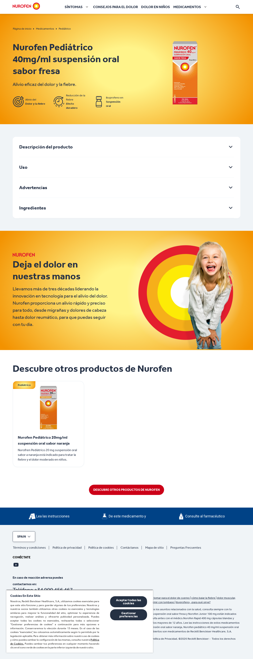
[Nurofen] (26, 6)
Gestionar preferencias (128, 614)
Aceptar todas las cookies (128, 601)
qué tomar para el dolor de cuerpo (169, 598)
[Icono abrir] (237, 6)
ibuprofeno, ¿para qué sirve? (193, 602)
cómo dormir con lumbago (158, 602)
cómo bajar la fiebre (203, 598)
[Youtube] (16, 564)
